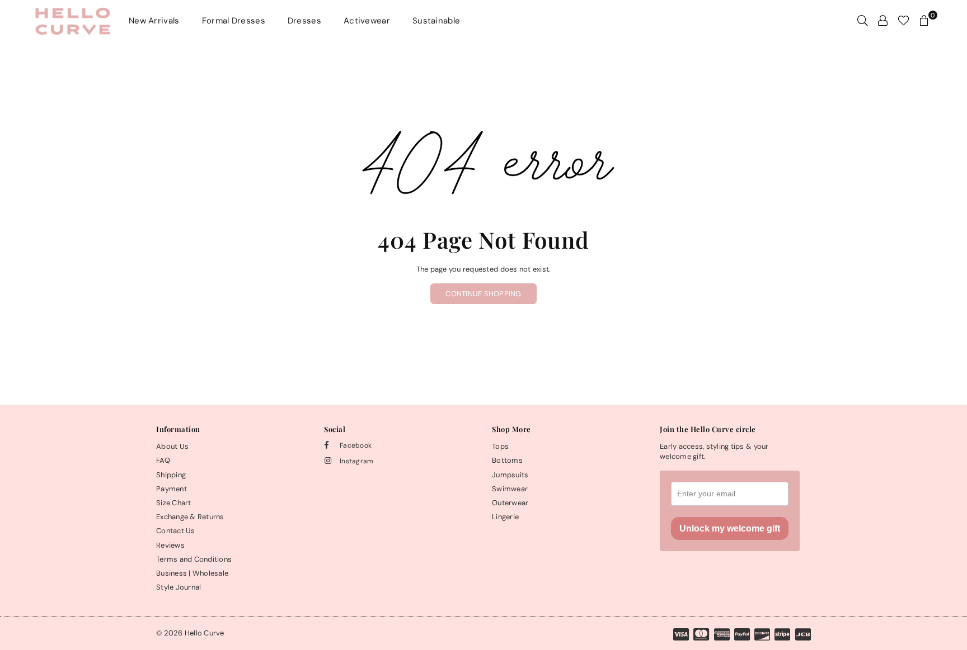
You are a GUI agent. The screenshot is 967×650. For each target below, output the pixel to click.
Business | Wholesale (192, 573)
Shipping (171, 475)
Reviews (170, 545)
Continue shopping (483, 293)
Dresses (304, 20)
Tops (500, 446)
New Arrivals (154, 20)
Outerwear (510, 502)
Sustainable (436, 20)
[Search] (862, 20)
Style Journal (178, 587)
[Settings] (883, 20)
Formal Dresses (233, 20)
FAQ (163, 460)
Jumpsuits (510, 475)
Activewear (367, 20)
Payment (171, 489)
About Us (172, 446)
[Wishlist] (903, 20)
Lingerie (505, 516)
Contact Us (175, 530)
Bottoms (507, 460)
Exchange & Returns (190, 516)
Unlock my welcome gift (729, 528)
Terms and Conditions (194, 559)
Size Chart (173, 502)
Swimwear (510, 489)
